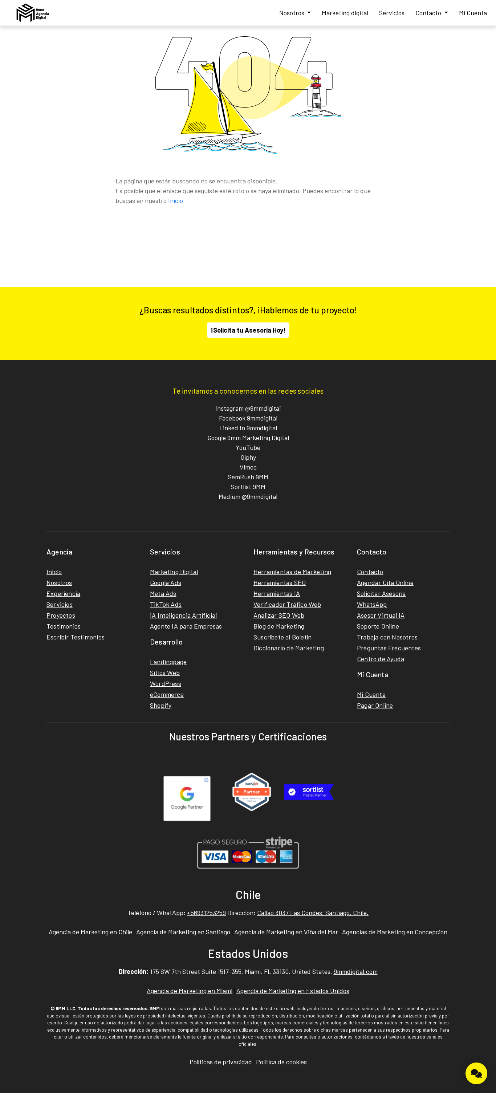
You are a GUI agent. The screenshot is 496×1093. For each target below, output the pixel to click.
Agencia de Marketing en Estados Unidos (292, 991)
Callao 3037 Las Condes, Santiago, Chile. (313, 913)
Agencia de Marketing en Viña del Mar (286, 932)
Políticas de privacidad (221, 1062)
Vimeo (248, 467)
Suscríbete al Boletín (282, 637)
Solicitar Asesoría (381, 593)
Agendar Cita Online (385, 582)
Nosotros (292, 13)
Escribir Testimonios (75, 637)
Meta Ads (163, 593)
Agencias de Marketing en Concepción (394, 932)
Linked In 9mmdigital (248, 428)
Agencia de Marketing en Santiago (183, 932)
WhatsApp (372, 604)
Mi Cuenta (473, 13)
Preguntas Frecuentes (389, 648)
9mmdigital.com (356, 971)
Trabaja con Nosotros (387, 637)
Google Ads (165, 582)
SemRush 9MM (248, 477)
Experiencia (63, 593)
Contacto (429, 13)
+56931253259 (206, 913)
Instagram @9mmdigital (248, 408)
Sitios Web (165, 672)
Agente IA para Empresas (186, 626)
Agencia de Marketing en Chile (90, 932)
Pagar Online (375, 705)
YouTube (248, 447)
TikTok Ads (166, 604)
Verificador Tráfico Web (287, 604)
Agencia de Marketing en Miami (189, 991)
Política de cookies (281, 1062)
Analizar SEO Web (278, 615)
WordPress (165, 683)
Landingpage (168, 662)
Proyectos (60, 615)
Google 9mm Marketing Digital (248, 438)
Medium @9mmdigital (248, 496)
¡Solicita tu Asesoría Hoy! (248, 330)
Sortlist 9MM (248, 487)
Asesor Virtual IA (380, 615)
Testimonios (63, 626)
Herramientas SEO (279, 582)
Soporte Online (378, 626)
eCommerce (167, 694)
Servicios (391, 13)
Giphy (248, 457)
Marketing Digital (174, 572)
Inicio (175, 200)
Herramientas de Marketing (292, 572)
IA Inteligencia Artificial (183, 615)
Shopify (160, 705)
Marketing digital (345, 13)
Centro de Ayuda (380, 659)
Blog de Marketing (278, 626)
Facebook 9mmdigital (248, 418)
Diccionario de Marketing (288, 648)
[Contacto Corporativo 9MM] (476, 1073)
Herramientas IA (276, 593)
